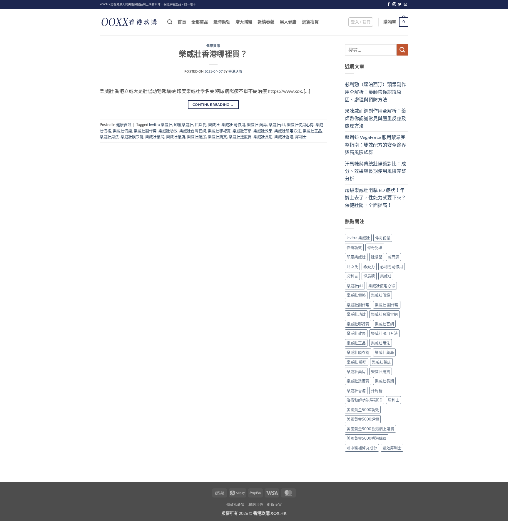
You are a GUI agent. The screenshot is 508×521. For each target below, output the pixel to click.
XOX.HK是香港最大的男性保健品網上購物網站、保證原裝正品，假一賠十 (148, 4)
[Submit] (402, 50)
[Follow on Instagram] (394, 4)
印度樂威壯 (183, 124)
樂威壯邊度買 (240, 136)
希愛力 (369, 266)
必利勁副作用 (391, 266)
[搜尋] (169, 22)
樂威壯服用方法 (287, 130)
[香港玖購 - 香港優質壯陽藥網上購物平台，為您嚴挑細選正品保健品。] (129, 22)
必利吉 (352, 276)
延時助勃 (221, 21)
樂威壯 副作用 (233, 124)
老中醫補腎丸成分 (362, 447)
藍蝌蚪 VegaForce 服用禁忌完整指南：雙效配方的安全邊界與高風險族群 (375, 144)
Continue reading (213, 104)
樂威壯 (214, 124)
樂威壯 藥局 (257, 124)
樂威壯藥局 (154, 136)
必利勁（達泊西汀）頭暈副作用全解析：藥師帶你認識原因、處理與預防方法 (375, 91)
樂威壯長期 (263, 136)
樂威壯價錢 (122, 130)
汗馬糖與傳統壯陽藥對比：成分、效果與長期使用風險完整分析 (375, 171)
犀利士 (301, 136)
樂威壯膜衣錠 (132, 136)
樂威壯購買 (217, 136)
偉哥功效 (354, 247)
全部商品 (199, 21)
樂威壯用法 (109, 136)
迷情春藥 (266, 21)
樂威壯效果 (263, 130)
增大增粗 (243, 21)
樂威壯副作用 (145, 130)
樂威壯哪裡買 (219, 130)
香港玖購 (235, 71)
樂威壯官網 (242, 130)
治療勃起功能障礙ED (364, 400)
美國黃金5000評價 (363, 419)
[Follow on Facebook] (388, 4)
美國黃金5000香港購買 (367, 438)
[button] (360, 22)
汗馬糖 (376, 390)
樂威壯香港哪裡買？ (213, 53)
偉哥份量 (382, 237)
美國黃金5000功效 (363, 409)
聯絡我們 (255, 504)
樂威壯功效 (168, 130)
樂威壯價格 (356, 295)
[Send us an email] (405, 4)
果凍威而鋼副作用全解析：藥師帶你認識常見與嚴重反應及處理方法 (375, 118)
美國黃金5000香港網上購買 (370, 428)
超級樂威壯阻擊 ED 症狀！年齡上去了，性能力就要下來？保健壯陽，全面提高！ (375, 197)
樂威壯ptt (277, 124)
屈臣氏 (200, 124)
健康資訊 (213, 46)
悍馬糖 (369, 276)
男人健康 (288, 21)
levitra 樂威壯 (160, 124)
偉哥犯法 (374, 247)
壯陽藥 (376, 256)
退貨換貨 (310, 21)
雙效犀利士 (392, 447)
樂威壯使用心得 (300, 124)
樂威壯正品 (312, 130)
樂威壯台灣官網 (192, 130)
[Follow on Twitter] (400, 4)
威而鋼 (393, 256)
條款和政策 (235, 504)
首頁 (182, 21)
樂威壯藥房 (196, 136)
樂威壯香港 (283, 136)
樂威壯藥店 (175, 136)
